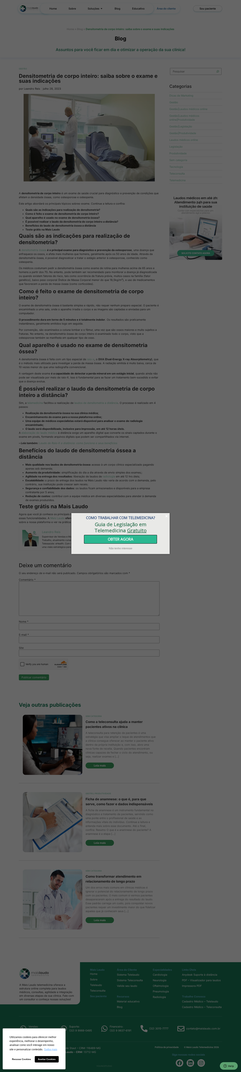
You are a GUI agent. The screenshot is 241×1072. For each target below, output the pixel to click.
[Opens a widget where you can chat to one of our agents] (229, 1066)
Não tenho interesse (120, 548)
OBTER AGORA (120, 539)
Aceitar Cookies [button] (47, 1059)
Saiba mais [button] (50, 1049)
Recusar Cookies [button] (21, 1059)
